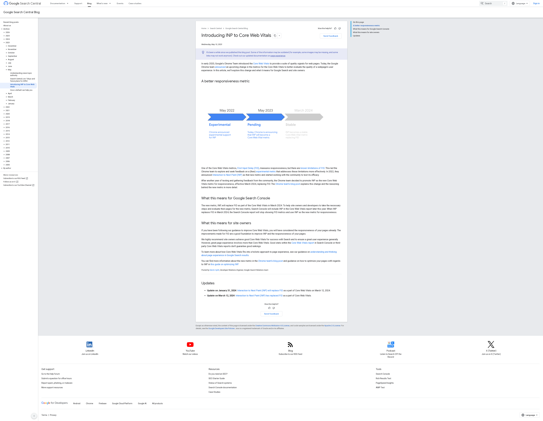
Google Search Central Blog (21, 12)
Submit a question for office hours (56, 378)
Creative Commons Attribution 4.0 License (272, 326)
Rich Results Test (383, 378)
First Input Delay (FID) (248, 168)
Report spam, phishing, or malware (56, 383)
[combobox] (493, 3)
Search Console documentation (223, 387)
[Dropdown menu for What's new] (110, 3)
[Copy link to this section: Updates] (218, 283)
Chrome (89, 403)
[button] (18, 29)
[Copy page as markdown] (275, 35)
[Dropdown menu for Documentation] (68, 3)
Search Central (30, 3)
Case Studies (214, 392)
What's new (102, 3)
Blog (89, 3)
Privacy (53, 415)
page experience (278, 56)
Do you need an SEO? (218, 374)
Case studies (135, 3)
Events (120, 3)
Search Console (383, 374)
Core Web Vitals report (303, 242)
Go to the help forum (50, 374)
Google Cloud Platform (122, 403)
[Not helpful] (339, 28)
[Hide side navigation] (34, 416)
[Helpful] (335, 28)
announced (220, 67)
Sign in (536, 3)
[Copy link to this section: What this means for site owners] (254, 223)
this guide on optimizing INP (224, 264)
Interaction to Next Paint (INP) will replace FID (260, 290)
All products (157, 403)
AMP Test (380, 387)
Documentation (57, 3)
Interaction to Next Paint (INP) (227, 175)
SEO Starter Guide (217, 378)
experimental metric (266, 171)
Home (203, 28)
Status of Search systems (220, 383)
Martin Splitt (214, 270)
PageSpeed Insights (385, 383)
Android (76, 403)
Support (78, 3)
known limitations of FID (313, 168)
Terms (44, 415)
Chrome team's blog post (287, 184)
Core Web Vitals (261, 63)
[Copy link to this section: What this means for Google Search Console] (273, 198)
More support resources (52, 387)
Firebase (102, 403)
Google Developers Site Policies (221, 328)
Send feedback (330, 36)
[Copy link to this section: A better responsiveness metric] (252, 81)
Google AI (142, 403)
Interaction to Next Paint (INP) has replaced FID (259, 295)
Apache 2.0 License (332, 326)
